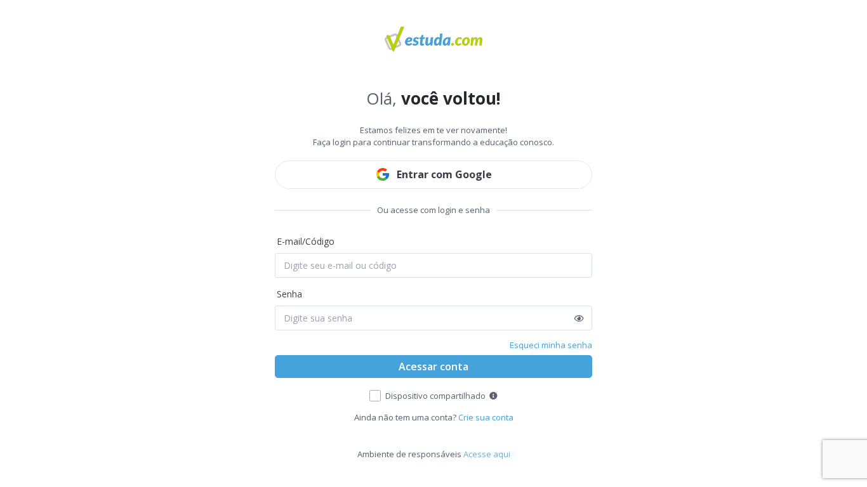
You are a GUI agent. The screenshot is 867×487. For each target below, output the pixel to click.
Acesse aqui (486, 454)
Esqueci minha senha (551, 345)
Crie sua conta (485, 417)
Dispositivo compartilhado (435, 395)
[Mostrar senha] (579, 318)
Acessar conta (433, 366)
